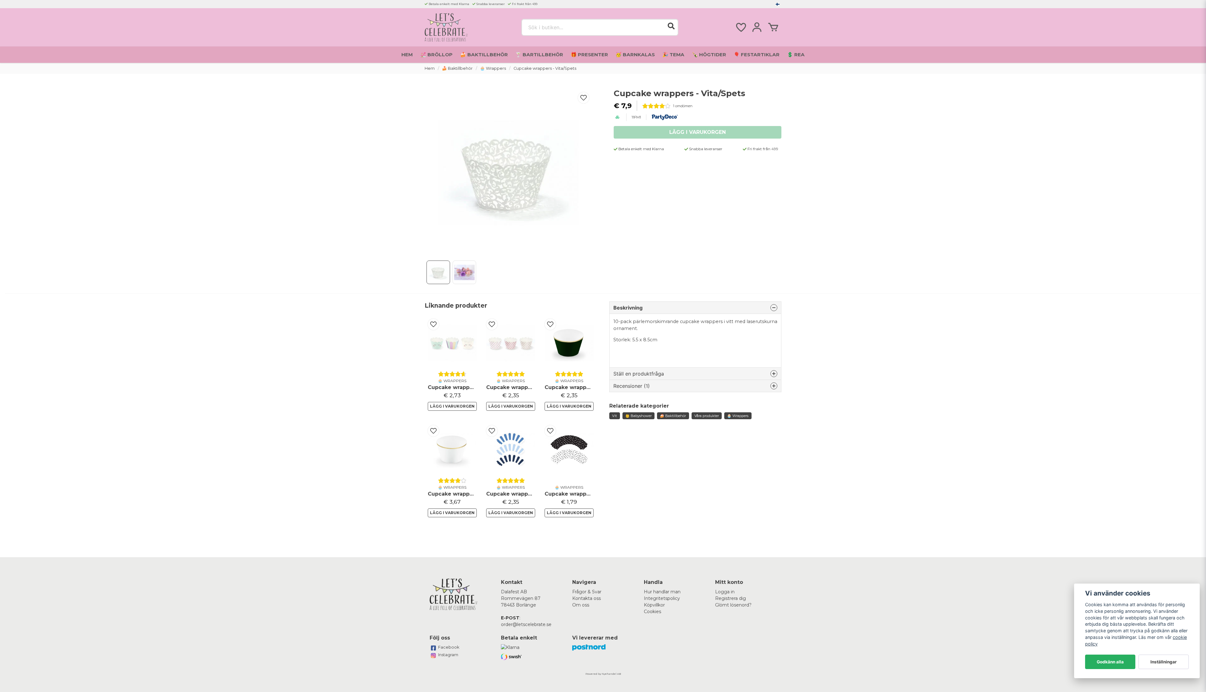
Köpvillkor (654, 605)
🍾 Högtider (709, 55)
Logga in (725, 592)
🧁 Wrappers (493, 68)
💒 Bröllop (436, 55)
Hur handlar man (662, 592)
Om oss (580, 605)
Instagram (448, 654)
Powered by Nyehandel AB (603, 673)
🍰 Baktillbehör (484, 55)
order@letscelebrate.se (526, 624)
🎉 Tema (673, 55)
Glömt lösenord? (733, 605)
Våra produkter (706, 416)
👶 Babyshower (638, 416)
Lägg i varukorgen (452, 406)
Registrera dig (730, 598)
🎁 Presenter (589, 55)
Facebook (448, 647)
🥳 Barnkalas (635, 55)
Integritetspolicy (662, 598)
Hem (407, 55)
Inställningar (1163, 661)
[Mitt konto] (757, 27)
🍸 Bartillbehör (539, 55)
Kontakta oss (586, 598)
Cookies (652, 611)
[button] (777, 4)
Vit (614, 416)
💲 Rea (796, 55)
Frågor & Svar (586, 592)
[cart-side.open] (773, 27)
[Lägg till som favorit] (740, 27)
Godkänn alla (1110, 661)
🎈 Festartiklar (757, 55)
